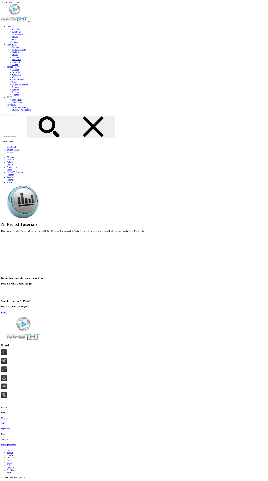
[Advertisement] (85, 254)
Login (15, 114)
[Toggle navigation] (29, 21)
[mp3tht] (14, 21)
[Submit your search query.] (49, 127)
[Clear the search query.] (93, 127)
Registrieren (6, 114)
